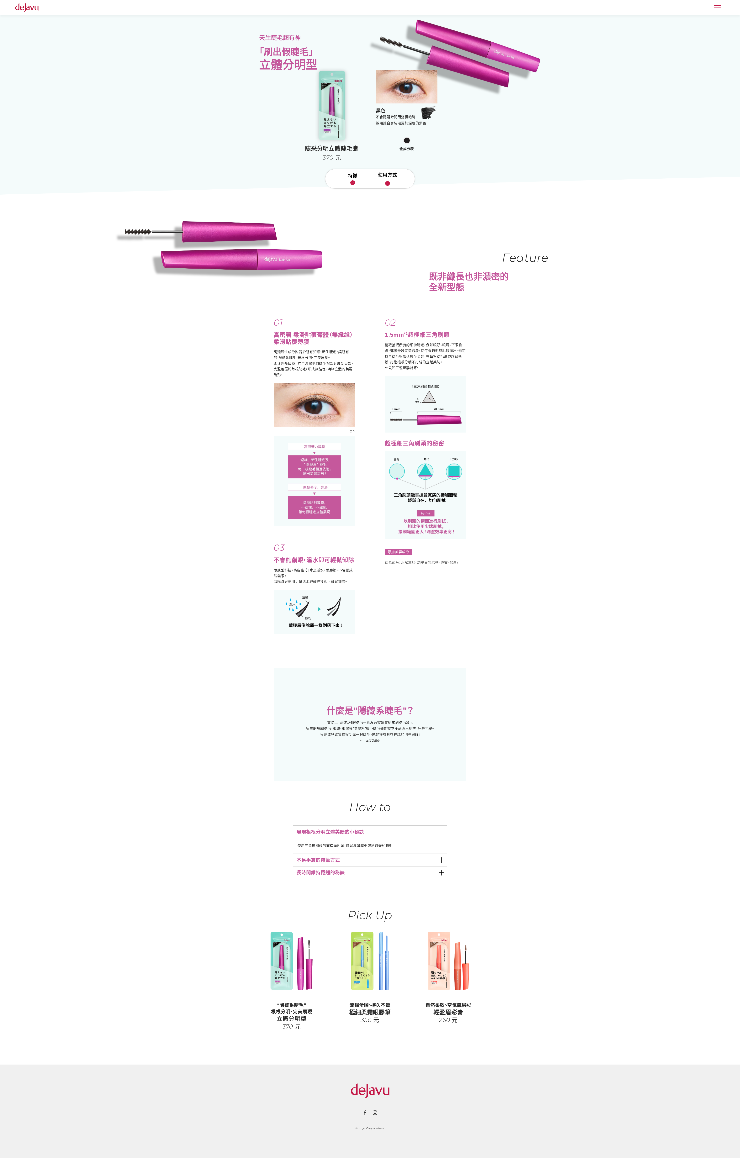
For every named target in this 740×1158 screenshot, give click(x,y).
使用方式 (387, 174)
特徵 (352, 175)
